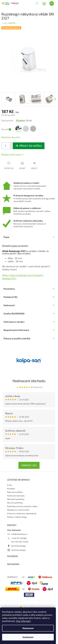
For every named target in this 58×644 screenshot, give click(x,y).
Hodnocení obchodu (29, 381)
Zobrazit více (29, 465)
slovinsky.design (18, 550)
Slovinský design (18, 546)
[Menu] (51, 3)
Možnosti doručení (10, 137)
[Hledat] (37, 3)
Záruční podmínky (15, 502)
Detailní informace (11, 154)
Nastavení (28, 628)
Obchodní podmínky (15, 499)
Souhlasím (28, 637)
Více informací (23, 621)
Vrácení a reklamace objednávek (21, 513)
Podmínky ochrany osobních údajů (22, 506)
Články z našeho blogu (17, 517)
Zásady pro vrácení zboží (18, 510)
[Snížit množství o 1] (11, 147)
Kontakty (11, 488)
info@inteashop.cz (19, 534)
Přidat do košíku (30, 145)
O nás (9, 485)
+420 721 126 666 (19, 538)
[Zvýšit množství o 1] (11, 144)
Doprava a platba (14, 492)
